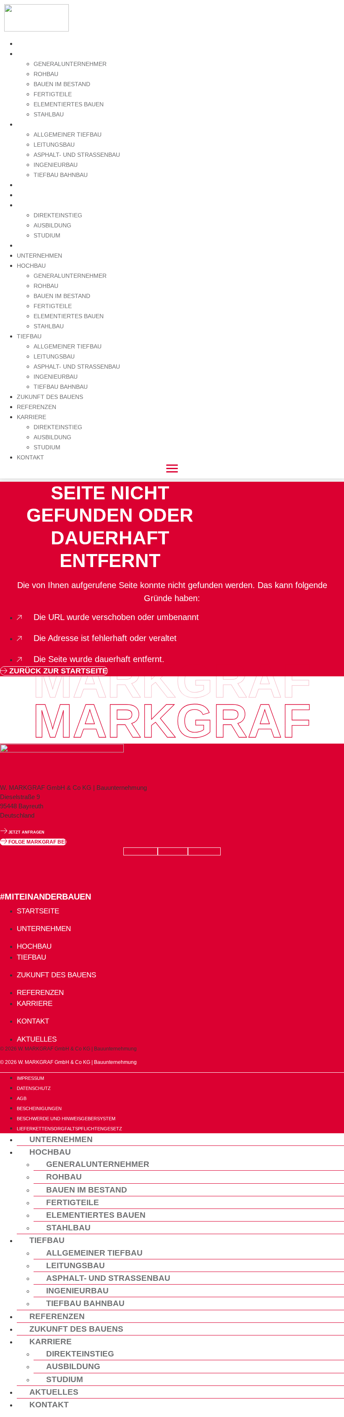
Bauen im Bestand (62, 84)
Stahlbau (49, 114)
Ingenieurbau (56, 164)
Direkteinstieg (58, 215)
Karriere (34, 204)
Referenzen (40, 194)
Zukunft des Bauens (56, 184)
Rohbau (46, 74)
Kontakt (33, 245)
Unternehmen (43, 43)
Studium (47, 235)
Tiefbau (31, 124)
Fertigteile (53, 94)
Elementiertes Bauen (69, 104)
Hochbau (34, 53)
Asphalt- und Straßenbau (77, 154)
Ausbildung (52, 225)
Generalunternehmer (70, 64)
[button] (33, 842)
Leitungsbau (54, 144)
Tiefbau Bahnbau (61, 175)
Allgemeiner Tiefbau (68, 134)
